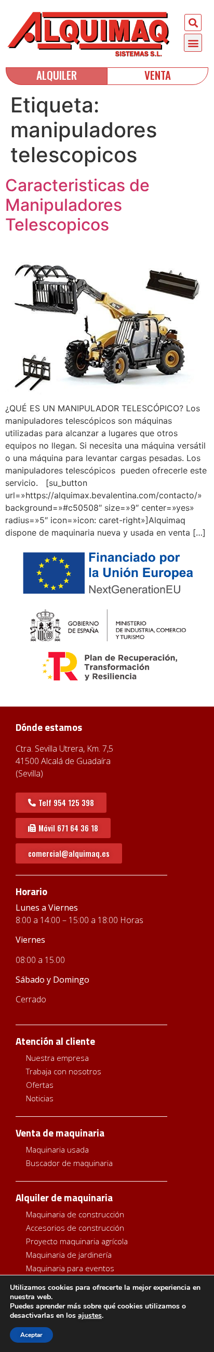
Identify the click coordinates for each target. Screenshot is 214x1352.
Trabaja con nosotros (63, 1071)
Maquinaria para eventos (70, 1268)
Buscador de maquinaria (69, 1163)
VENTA (157, 75)
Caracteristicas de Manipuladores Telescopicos (77, 205)
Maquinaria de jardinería (69, 1254)
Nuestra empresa (57, 1058)
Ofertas (40, 1085)
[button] (193, 22)
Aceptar (31, 1335)
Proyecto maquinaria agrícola (77, 1241)
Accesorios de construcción (75, 1227)
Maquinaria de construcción (75, 1214)
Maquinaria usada (57, 1149)
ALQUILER (56, 75)
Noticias (40, 1098)
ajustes (90, 1315)
